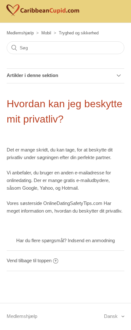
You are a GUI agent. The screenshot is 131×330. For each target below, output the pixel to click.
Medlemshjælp (20, 33)
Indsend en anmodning (91, 240)
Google (29, 188)
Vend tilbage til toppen (29, 260)
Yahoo (46, 188)
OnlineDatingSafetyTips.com (72, 203)
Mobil (46, 33)
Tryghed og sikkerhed (79, 33)
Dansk (111, 316)
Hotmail (70, 188)
